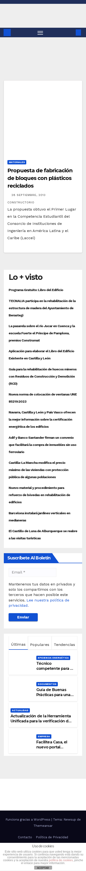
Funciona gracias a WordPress (28, 819)
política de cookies (61, 860)
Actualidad (20, 710)
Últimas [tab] (18, 644)
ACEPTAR (43, 867)
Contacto (25, 837)
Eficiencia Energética (53, 657)
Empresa (44, 736)
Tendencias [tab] (64, 644)
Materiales (17, 162)
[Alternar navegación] (40, 32)
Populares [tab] (39, 644)
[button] (71, 32)
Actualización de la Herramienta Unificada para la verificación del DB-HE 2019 (41, 721)
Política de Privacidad (52, 837)
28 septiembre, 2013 (29, 195)
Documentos (47, 684)
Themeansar (43, 826)
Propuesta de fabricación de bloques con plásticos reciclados (40, 178)
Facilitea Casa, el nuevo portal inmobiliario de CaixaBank (51, 749)
